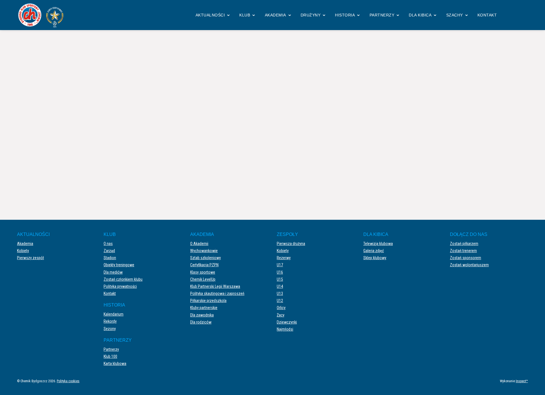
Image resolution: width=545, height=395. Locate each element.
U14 (280, 286)
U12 (280, 300)
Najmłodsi (285, 329)
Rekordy (110, 321)
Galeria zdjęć (373, 250)
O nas (108, 243)
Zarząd (109, 250)
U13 (280, 293)
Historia (345, 15)
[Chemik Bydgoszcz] (42, 15)
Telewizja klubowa (378, 243)
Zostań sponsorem (465, 257)
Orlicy (281, 307)
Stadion (110, 257)
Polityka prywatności (120, 286)
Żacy (280, 315)
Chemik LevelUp (202, 279)
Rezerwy (284, 257)
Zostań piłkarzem (464, 243)
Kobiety (23, 250)
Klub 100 (110, 356)
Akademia (275, 15)
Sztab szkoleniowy (205, 257)
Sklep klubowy (374, 257)
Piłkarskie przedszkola (208, 300)
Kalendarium (113, 314)
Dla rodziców (200, 322)
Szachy (454, 15)
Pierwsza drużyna (291, 243)
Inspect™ (522, 381)
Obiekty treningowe (119, 265)
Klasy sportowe (202, 272)
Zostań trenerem (463, 250)
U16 (280, 272)
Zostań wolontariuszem (469, 265)
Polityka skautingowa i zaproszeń (217, 293)
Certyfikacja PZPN (204, 265)
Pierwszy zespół (30, 257)
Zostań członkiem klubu (123, 279)
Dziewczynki (287, 322)
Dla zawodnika (202, 315)
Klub (244, 15)
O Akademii (199, 243)
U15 (280, 279)
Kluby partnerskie (203, 307)
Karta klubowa (115, 363)
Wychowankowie (204, 250)
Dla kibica (420, 15)
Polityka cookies (68, 381)
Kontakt (487, 15)
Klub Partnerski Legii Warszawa (215, 286)
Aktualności (210, 15)
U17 (280, 265)
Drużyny (311, 15)
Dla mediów (113, 272)
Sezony (110, 328)
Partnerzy (382, 15)
